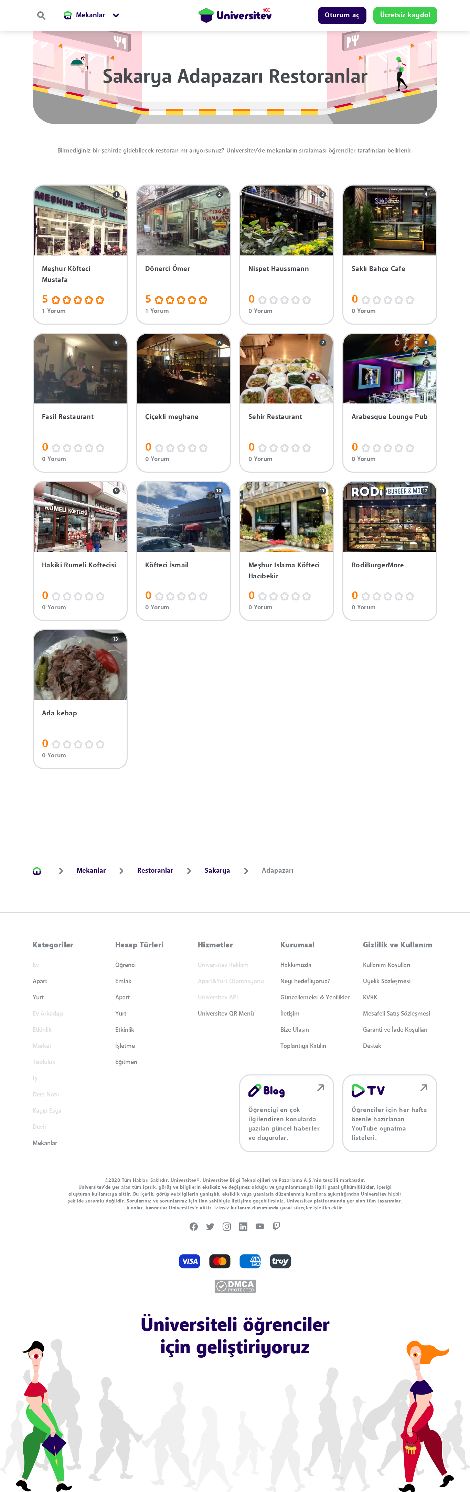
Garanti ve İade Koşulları (395, 1030)
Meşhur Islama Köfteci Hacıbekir (284, 571)
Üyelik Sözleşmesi (386, 981)
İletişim (290, 1014)
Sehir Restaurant (275, 417)
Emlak (123, 981)
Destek (372, 1046)
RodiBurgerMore (378, 565)
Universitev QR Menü (226, 1014)
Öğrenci (125, 965)
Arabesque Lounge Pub (390, 417)
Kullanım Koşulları (386, 965)
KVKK (370, 998)
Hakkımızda (295, 965)
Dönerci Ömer (167, 269)
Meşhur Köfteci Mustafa (66, 275)
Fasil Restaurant (68, 417)
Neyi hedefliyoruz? (305, 981)
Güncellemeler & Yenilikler (315, 998)
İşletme (125, 1046)
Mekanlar (45, 1143)
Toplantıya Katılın (303, 1046)
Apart (40, 981)
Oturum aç (342, 15)
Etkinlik (124, 1030)
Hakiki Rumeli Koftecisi (79, 565)
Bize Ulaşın (294, 1030)
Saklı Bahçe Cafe (378, 269)
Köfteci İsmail (167, 565)
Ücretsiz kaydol (405, 15)
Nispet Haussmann (278, 269)
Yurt (38, 998)
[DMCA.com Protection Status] (235, 1286)
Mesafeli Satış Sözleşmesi (396, 1014)
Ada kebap (59, 713)
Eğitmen (126, 1062)
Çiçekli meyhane (172, 417)
